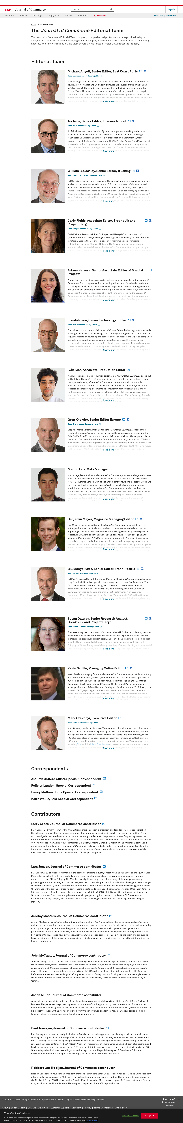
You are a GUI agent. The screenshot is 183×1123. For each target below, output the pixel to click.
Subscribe (171, 15)
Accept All (149, 1116)
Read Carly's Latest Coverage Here (84, 228)
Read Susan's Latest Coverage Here (85, 626)
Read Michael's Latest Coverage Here (85, 76)
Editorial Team (18, 1107)
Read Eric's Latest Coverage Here (84, 324)
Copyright (76, 1107)
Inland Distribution (99, 744)
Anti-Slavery (121, 1107)
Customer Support (60, 1107)
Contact (32, 1107)
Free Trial (158, 15)
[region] (91, 1116)
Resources (83, 15)
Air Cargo (37, 15)
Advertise (43, 1107)
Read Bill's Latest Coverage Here (83, 573)
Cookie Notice (91, 1120)
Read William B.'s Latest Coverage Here (86, 175)
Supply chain (53, 15)
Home (33, 25)
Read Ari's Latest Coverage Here (83, 125)
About (5, 1107)
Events (68, 15)
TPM (79, 744)
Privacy (87, 1107)
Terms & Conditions (103, 1107)
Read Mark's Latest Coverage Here (84, 722)
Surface (23, 15)
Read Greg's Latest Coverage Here (84, 424)
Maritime (9, 15)
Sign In (171, 9)
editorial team (46, 25)
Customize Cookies (130, 1116)
